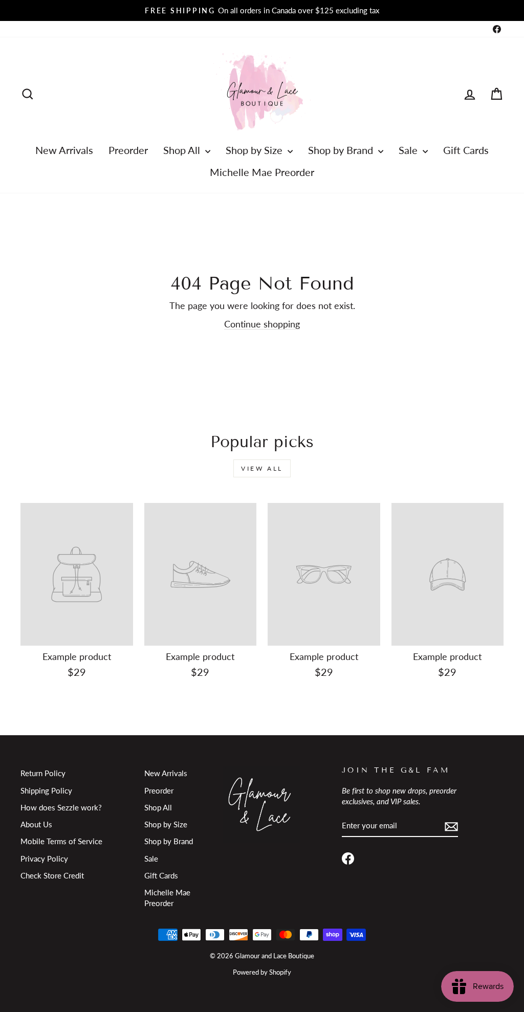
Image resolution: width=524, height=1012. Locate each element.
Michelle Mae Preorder (262, 172)
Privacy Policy (44, 858)
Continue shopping (262, 323)
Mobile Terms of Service (61, 841)
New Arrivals (64, 150)
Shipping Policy (46, 790)
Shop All (183, 150)
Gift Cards (466, 150)
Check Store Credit (52, 875)
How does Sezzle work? (61, 807)
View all (262, 468)
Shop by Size (255, 150)
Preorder (128, 150)
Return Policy (43, 773)
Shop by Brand (342, 150)
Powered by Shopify (262, 972)
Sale (409, 150)
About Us (36, 824)
